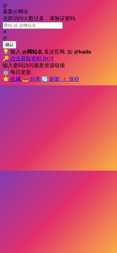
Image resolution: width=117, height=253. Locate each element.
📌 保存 (70, 79)
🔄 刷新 (51, 79)
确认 (9, 44)
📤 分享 (32, 79)
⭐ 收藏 (12, 79)
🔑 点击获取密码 (28, 58)
